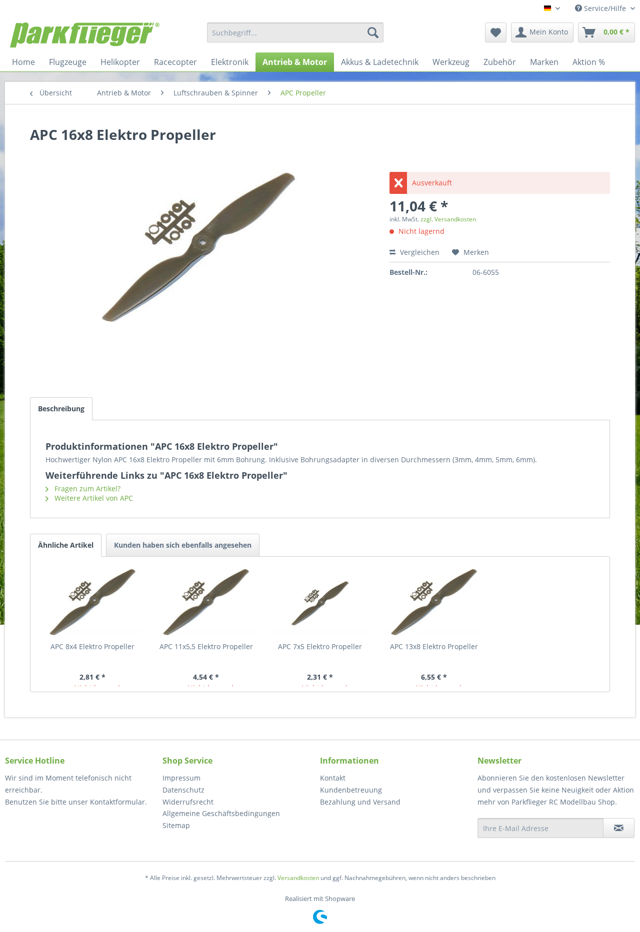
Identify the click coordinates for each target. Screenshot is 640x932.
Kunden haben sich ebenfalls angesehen (183, 545)
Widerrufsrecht (188, 802)
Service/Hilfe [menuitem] (605, 8)
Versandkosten (298, 878)
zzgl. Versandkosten (448, 219)
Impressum (181, 778)
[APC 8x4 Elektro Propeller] (92, 602)
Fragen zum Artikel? (86, 488)
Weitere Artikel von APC (92, 498)
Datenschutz (183, 790)
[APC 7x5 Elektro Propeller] (320, 602)
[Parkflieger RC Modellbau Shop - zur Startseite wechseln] (85, 34)
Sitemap (176, 825)
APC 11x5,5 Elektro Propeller (206, 646)
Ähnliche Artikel (66, 545)
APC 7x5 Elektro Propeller (320, 646)
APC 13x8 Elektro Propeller (434, 646)
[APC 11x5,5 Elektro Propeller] (206, 602)
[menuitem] (295, 32)
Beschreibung (61, 408)
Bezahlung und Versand (360, 802)
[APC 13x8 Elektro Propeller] (434, 602)
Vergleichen (419, 252)
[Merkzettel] (495, 32)
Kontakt (333, 778)
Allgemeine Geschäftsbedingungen (221, 813)
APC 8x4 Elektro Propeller (92, 646)
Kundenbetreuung (351, 790)
